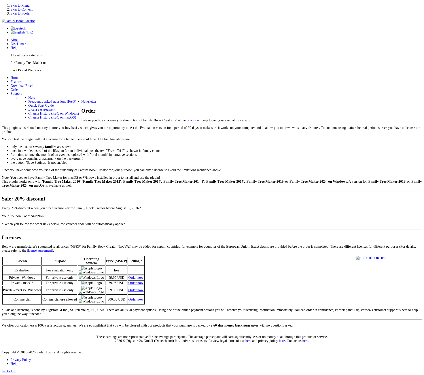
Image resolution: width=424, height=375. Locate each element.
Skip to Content (21, 9)
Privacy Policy (21, 360)
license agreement (39, 250)
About (15, 40)
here (248, 341)
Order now (136, 277)
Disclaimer (18, 44)
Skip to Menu (20, 5)
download (194, 120)
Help (14, 48)
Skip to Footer (20, 13)
